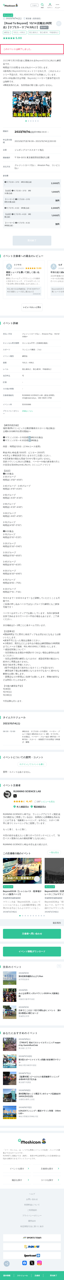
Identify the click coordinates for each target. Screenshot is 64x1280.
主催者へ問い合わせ (32, 933)
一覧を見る (54, 852)
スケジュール (22, 1275)
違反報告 (57, 922)
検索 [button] (42, 7)
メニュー (57, 7)
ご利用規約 (32, 1210)
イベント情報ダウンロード (32, 951)
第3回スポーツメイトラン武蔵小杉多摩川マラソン (40, 1060)
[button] (26, 121)
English (34, 5)
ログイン (50, 7)
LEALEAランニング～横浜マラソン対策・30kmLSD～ (40, 1112)
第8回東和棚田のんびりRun (31, 976)
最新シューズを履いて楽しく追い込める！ (22, 273)
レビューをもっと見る (32, 307)
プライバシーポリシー (32, 1215)
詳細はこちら (27, 411)
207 (46, 801)
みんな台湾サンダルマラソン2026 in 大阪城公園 (39, 994)
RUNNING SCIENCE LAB (27, 791)
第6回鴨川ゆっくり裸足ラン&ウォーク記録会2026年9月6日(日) (40, 1094)
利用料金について (32, 1204)
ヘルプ (32, 1194)
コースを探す (47, 1180)
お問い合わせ (32, 1199)
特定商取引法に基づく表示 (32, 1226)
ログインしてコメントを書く (32, 764)
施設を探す (17, 1180)
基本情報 (6, 1275)
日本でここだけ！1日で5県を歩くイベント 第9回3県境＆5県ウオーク (40, 1011)
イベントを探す (17, 1168)
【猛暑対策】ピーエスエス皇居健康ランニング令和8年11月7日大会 (39, 1077)
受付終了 (53, 1275)
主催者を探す (47, 1168)
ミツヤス (18, 265)
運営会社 (32, 1221)
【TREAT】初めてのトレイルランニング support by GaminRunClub (39, 1043)
